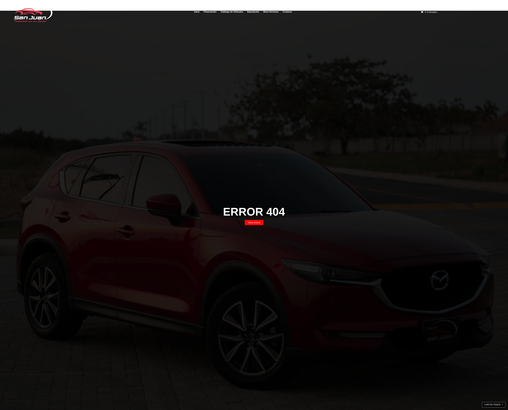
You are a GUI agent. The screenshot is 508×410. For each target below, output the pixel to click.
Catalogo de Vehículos (232, 12)
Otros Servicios (271, 12)
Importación (253, 12)
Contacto (287, 12)
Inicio (197, 12)
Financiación (210, 12)
